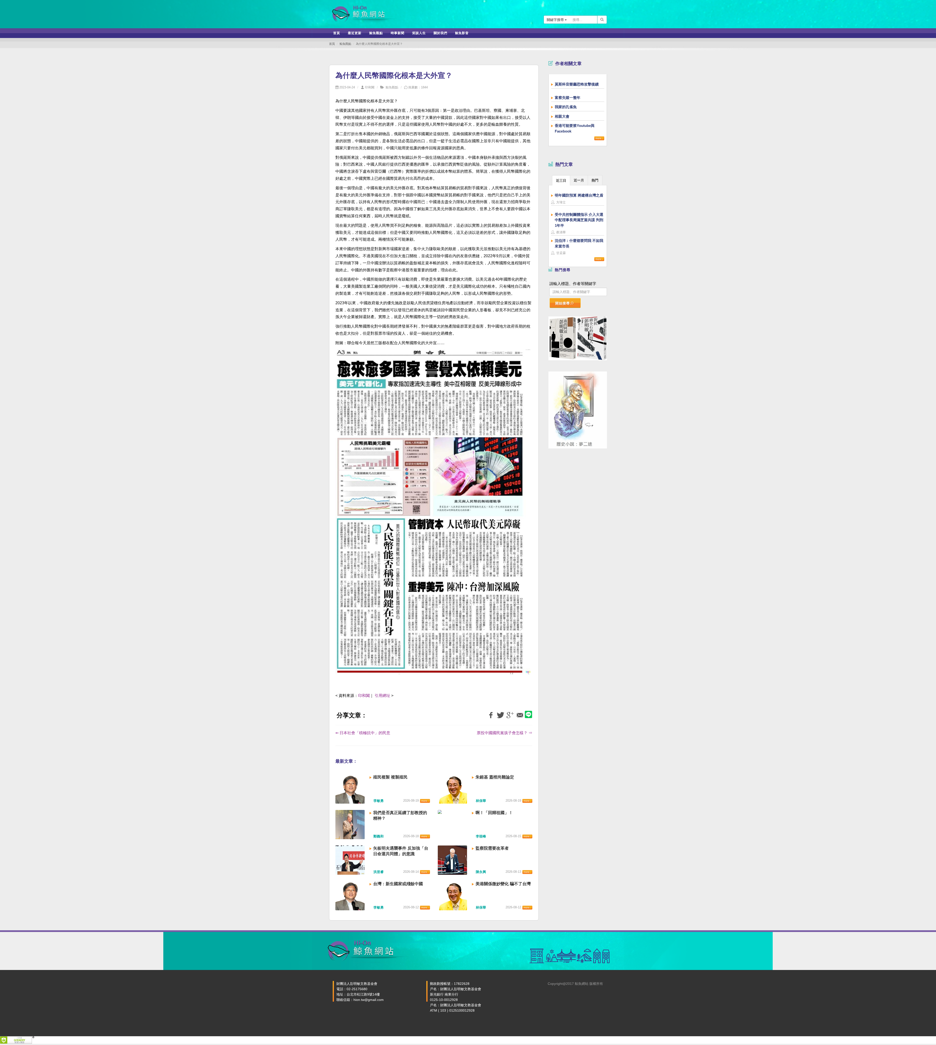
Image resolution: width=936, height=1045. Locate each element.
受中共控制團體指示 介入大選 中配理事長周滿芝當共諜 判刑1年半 (579, 220)
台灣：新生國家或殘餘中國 (398, 884)
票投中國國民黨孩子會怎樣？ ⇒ (504, 733)
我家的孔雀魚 (566, 107)
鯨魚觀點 (345, 44)
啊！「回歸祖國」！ (494, 812)
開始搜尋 (562, 303)
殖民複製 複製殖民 (390, 777)
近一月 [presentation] (579, 180)
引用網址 (382, 696)
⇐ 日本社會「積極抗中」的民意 (362, 733)
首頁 (332, 44)
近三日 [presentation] (561, 180)
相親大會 (562, 116)
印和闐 (369, 87)
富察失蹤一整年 (567, 97)
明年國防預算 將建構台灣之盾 (579, 195)
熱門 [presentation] (595, 180)
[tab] (561, 180)
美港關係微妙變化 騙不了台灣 (503, 884)
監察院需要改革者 (492, 848)
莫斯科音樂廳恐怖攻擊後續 (577, 84)
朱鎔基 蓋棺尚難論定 (495, 777)
